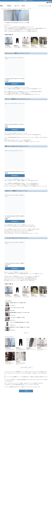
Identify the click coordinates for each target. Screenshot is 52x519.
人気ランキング (17, 5)
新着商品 (1, 5)
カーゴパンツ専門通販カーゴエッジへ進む (25, 391)
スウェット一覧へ (27, 367)
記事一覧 (23, 5)
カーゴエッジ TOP (4, 8)
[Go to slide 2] (14, 75)
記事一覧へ (26, 332)
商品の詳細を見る (15, 83)
